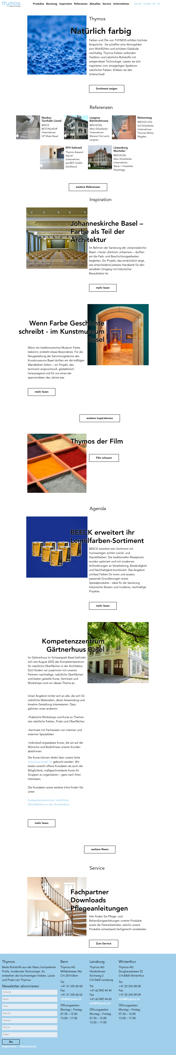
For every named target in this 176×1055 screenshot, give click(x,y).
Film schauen (104, 458)
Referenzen (80, 4)
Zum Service (103, 943)
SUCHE (138, 4)
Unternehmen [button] (121, 4)
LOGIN (147, 4)
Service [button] (107, 4)
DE (154, 4)
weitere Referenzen (88, 187)
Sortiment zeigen (106, 88)
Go (11, 1042)
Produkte (38, 4)
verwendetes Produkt (26, 132)
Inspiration (65, 4)
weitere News (99, 849)
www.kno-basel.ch (40, 762)
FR (158, 4)
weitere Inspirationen (99, 418)
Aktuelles (95, 4)
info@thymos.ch (71, 999)
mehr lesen (103, 288)
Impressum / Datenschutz (19, 1046)
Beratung (51, 4)
